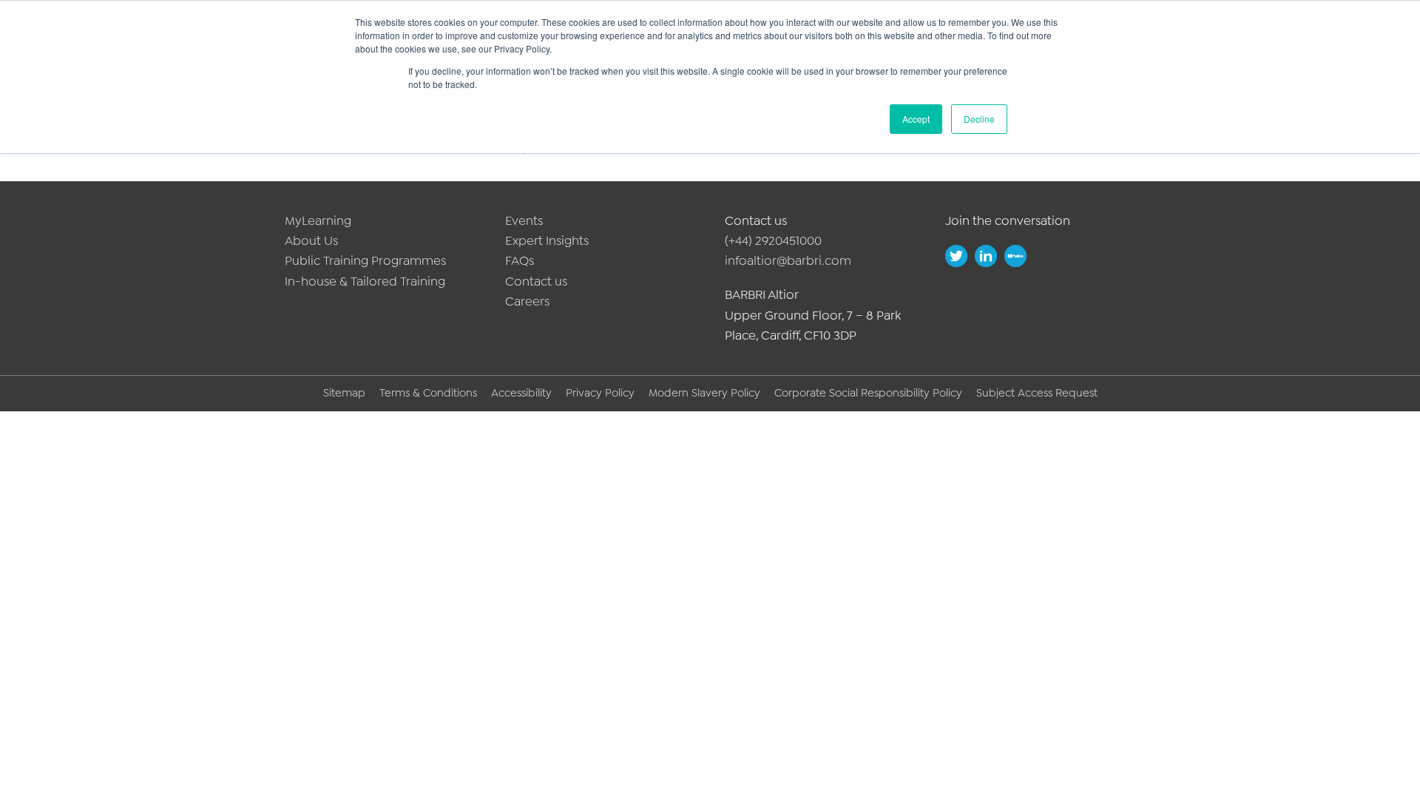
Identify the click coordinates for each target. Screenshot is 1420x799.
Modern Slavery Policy (704, 392)
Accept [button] (916, 118)
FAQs (519, 260)
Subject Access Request (1037, 392)
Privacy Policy (600, 392)
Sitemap (344, 392)
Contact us (536, 281)
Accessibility (521, 392)
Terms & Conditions (428, 392)
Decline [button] (979, 118)
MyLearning (318, 220)
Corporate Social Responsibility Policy (868, 392)
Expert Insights (547, 240)
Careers (527, 301)
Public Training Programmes (365, 260)
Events (524, 220)
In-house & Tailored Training (365, 281)
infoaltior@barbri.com (788, 260)
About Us (311, 240)
